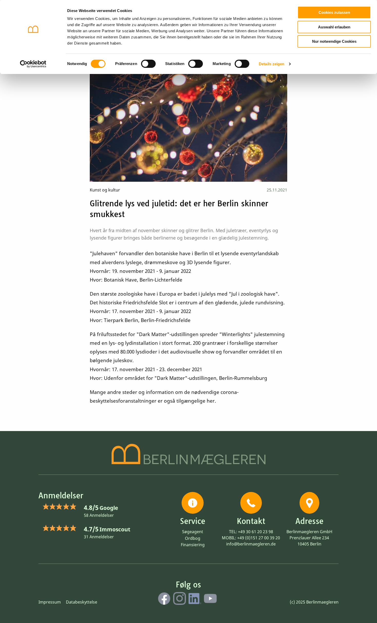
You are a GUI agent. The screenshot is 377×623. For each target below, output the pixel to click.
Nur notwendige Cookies (334, 41)
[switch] (148, 64)
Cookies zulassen (334, 12)
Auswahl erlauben (334, 27)
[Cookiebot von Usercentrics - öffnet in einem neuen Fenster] (33, 64)
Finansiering (193, 544)
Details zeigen (271, 64)
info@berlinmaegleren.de (251, 544)
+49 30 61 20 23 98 (255, 531)
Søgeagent (192, 531)
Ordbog (192, 538)
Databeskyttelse (81, 602)
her (211, 401)
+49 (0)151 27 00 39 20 (258, 538)
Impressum (49, 602)
